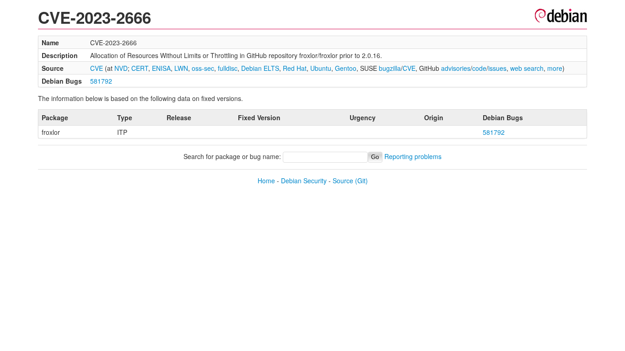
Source (343, 180)
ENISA (161, 68)
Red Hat (295, 68)
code (479, 68)
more (554, 68)
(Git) (361, 180)
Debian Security (304, 180)
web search (527, 68)
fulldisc (227, 68)
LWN (181, 68)
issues (497, 68)
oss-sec (203, 68)
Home (266, 180)
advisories (455, 68)
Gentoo (345, 68)
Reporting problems (413, 156)
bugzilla (390, 68)
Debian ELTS (260, 68)
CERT (139, 68)
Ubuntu (320, 68)
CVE (96, 68)
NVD (121, 68)
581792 (101, 80)
